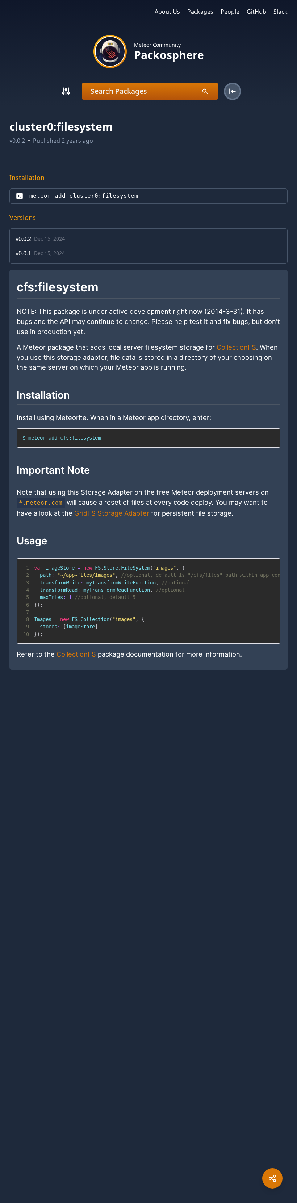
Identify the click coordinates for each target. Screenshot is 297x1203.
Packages (200, 12)
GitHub (256, 12)
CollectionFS (236, 347)
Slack (280, 12)
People (230, 12)
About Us (167, 12)
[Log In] (232, 91)
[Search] (66, 91)
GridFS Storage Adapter (111, 513)
